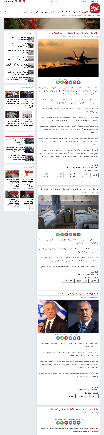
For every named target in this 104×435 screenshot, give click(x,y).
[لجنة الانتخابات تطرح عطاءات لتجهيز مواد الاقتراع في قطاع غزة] (31, 45)
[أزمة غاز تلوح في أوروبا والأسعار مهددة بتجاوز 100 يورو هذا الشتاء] (31, 79)
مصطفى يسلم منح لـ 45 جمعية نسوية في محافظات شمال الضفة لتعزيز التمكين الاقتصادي (18, 72)
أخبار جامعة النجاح (29, 12)
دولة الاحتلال (59, 175)
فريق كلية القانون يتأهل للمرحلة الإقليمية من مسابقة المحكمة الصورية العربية (27, 123)
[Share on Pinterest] (66, 82)
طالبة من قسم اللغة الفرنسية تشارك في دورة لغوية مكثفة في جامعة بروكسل (12, 102)
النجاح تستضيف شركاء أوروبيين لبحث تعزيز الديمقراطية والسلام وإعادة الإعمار (12, 122)
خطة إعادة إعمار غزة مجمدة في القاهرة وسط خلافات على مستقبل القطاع (15, 141)
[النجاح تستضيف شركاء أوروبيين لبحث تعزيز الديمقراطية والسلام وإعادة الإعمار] (12, 114)
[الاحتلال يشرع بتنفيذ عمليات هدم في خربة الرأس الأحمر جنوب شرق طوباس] (31, 59)
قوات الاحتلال (85, 175)
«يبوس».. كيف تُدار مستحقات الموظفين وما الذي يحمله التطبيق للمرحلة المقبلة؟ (28, 183)
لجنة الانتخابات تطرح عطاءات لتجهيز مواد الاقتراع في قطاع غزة (17, 45)
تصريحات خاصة (29, 167)
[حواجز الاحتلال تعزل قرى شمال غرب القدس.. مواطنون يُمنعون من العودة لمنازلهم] (31, 65)
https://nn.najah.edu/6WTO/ (88, 274)
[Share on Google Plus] (74, 82)
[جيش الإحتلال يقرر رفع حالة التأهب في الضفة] (31, 52)
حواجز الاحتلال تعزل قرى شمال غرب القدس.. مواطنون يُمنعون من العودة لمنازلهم (17, 66)
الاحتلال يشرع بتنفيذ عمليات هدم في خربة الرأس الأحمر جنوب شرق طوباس (18, 59)
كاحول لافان (82, 396)
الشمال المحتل (72, 175)
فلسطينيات (76, 12)
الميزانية (70, 396)
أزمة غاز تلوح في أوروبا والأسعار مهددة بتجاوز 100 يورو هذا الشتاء (17, 78)
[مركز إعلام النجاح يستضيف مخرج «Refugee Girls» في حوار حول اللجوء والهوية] (27, 94)
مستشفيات (68, 280)
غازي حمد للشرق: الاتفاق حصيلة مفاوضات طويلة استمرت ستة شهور (13, 202)
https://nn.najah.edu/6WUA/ (88, 167)
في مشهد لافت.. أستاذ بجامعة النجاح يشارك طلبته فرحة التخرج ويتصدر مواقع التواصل (15, 149)
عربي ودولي (45, 12)
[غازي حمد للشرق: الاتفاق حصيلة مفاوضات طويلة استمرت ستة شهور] (12, 194)
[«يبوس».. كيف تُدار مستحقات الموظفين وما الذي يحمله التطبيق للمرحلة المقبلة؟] (27, 174)
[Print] (58, 82)
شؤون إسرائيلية (55, 12)
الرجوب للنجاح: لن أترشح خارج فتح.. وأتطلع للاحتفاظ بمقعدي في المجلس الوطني (27, 203)
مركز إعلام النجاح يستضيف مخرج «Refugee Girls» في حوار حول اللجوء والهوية (27, 103)
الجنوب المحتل (47, 175)
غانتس (94, 174)
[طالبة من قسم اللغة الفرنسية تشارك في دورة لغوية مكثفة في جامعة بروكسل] (12, 94)
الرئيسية (98, 15)
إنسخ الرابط (71, 167)
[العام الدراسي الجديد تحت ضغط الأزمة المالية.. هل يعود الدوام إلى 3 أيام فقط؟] (12, 174)
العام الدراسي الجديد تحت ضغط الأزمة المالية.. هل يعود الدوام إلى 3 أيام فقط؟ (12, 183)
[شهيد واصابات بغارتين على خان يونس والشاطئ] (31, 39)
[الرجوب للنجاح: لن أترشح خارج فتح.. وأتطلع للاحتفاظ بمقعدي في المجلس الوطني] (27, 194)
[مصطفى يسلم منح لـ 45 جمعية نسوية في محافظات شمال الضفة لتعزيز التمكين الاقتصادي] (31, 72)
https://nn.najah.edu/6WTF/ (88, 390)
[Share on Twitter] (70, 82)
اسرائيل (94, 280)
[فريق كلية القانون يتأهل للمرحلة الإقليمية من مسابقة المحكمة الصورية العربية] (27, 114)
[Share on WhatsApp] (62, 82)
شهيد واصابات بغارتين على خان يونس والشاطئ (18, 38)
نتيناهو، (94, 396)
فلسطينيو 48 (66, 12)
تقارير (37, 12)
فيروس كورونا (81, 280)
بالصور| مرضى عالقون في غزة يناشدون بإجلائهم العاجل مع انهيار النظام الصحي (16, 157)
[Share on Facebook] (79, 82)
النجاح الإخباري (95, 8)
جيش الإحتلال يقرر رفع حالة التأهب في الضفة (17, 51)
